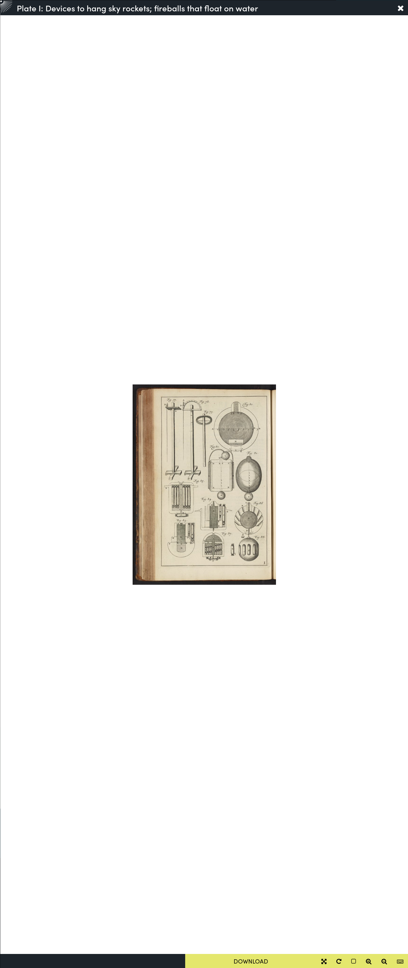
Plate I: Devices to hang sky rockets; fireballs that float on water (137, 8)
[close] (400, 7)
